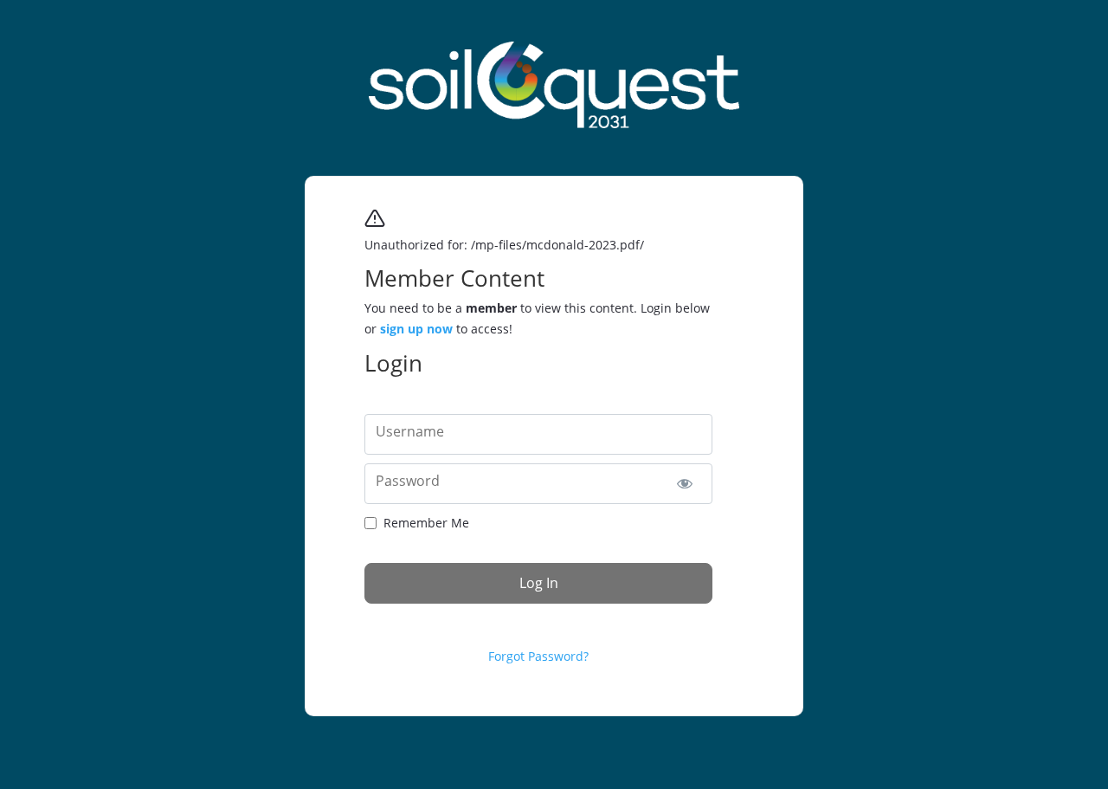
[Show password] (684, 483)
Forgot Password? (538, 656)
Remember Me (426, 522)
